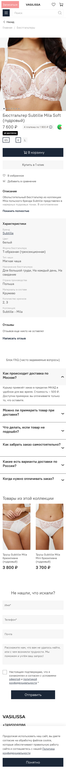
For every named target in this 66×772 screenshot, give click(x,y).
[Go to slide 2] (6, 108)
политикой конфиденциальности (23, 680)
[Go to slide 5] (13, 108)
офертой (14, 679)
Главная (7, 27)
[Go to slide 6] (16, 108)
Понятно (33, 762)
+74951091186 (14, 725)
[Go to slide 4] (11, 108)
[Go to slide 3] (9, 108)
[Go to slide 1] (4, 108)
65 (6, 140)
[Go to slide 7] (18, 108)
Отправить (33, 694)
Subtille (8, 233)
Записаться (10, 4)
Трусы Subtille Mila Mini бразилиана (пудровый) (48, 558)
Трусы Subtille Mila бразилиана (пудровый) (15, 558)
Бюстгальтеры (26, 27)
